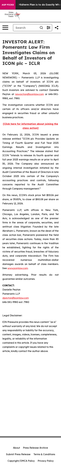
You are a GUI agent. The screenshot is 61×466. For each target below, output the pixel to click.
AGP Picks (8, 4)
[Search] (41, 27)
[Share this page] (56, 28)
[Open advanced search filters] (48, 27)
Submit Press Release (18, 454)
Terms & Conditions (44, 454)
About (16, 447)
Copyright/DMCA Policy (21, 460)
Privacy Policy (46, 460)
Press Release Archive (35, 447)
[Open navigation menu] (5, 28)
